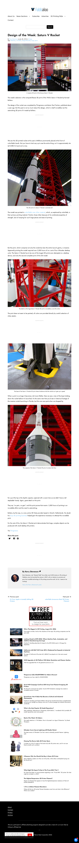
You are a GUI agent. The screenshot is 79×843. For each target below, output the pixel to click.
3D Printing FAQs (57, 16)
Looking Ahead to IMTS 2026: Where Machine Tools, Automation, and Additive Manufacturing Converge (45, 640)
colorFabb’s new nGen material (35, 212)
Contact (11, 20)
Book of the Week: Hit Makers (33, 718)
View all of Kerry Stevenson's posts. (32, 585)
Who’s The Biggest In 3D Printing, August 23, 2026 (40, 629)
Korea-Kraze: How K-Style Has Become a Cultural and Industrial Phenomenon (43, 697)
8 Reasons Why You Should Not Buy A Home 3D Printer (41, 756)
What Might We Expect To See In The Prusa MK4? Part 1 (41, 770)
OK (30, 835)
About (10, 807)
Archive (10, 815)
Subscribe (36, 16)
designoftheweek (26, 40)
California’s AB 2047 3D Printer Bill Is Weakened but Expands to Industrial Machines (47, 651)
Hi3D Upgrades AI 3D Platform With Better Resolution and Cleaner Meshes (47, 660)
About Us (11, 16)
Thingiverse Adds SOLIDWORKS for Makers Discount (40, 675)
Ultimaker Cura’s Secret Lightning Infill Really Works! (40, 730)
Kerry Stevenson (13, 39)
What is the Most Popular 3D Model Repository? (39, 708)
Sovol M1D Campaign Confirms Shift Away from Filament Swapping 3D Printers (46, 685)
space (36, 40)
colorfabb (18, 40)
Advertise (45, 16)
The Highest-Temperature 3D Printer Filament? (38, 778)
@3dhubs (13, 40)
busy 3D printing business (18, 515)
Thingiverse (14, 531)
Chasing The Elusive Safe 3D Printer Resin (37, 741)
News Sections (22, 16)
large (32, 40)
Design (30, 39)
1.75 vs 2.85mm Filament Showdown (35, 787)
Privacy (10, 812)
